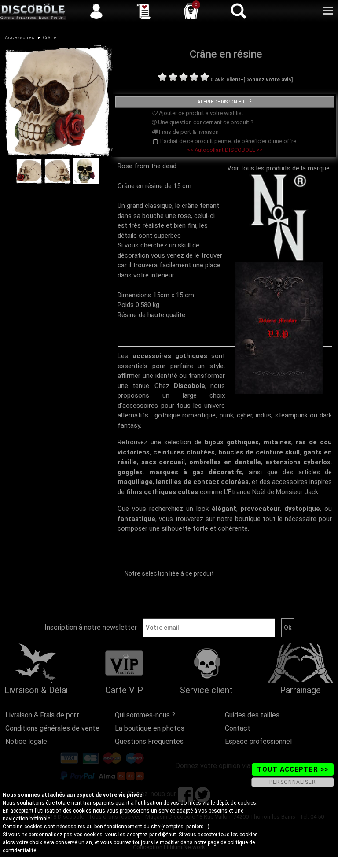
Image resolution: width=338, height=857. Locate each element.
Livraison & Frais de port (42, 715)
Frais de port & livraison (188, 132)
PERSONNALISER (292, 782)
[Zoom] (57, 101)
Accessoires (19, 38)
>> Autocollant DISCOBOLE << (225, 150)
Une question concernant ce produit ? (205, 122)
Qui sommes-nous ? (145, 715)
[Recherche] (238, 11)
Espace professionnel (258, 741)
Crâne (50, 38)
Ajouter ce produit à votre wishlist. (201, 113)
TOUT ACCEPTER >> (292, 769)
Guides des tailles (252, 715)
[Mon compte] (96, 11)
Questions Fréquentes (149, 741)
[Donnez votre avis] (268, 80)
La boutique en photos (149, 728)
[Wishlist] (143, 11)
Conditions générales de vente (52, 728)
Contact (237, 728)
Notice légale (26, 741)
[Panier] (191, 11)
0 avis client (225, 80)
